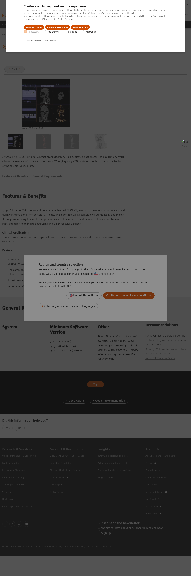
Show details (50, 41)
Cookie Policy (130, 13)
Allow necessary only (57, 27)
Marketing (91, 31)
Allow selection (80, 27)
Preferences (53, 31)
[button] (185, 143)
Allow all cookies (34, 27)
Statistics (72, 31)
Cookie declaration (32, 41)
